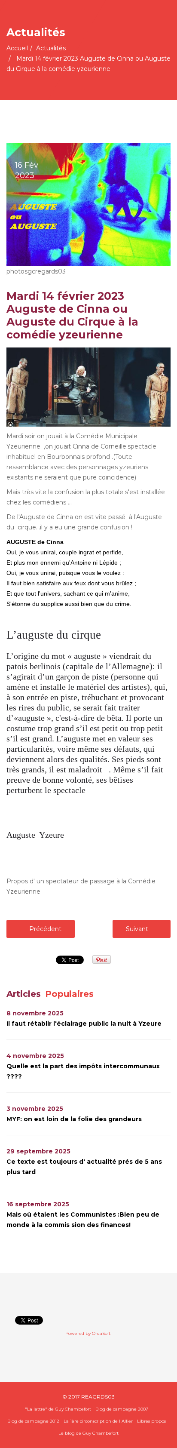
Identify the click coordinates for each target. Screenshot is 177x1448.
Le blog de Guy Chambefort (88, 1433)
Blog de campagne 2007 (121, 1409)
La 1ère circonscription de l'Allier (98, 1421)
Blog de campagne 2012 (33, 1421)
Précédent (44, 929)
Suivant (138, 929)
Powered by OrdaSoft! (88, 1333)
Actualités (51, 48)
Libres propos (151, 1421)
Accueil (17, 48)
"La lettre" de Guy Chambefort (58, 1409)
